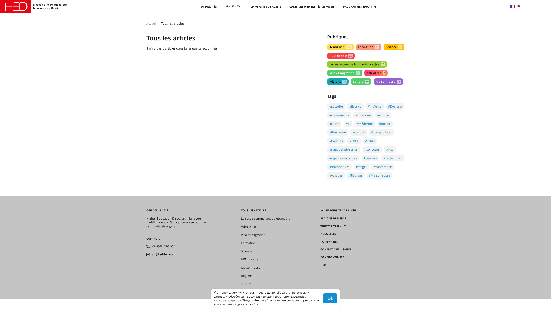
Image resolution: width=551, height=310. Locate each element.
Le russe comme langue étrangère (356, 64)
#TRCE (354, 141)
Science (394, 47)
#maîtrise (375, 106)
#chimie (383, 115)
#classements (339, 115)
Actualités (209, 6)
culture (360, 81)
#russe (334, 124)
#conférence (383, 167)
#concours (372, 149)
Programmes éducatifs (359, 6)
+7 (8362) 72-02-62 (163, 246)
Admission (340, 47)
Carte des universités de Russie (311, 6)
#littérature (337, 132)
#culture (358, 132)
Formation (368, 47)
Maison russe (388, 81)
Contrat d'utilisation (336, 249)
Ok (330, 298)
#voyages (336, 175)
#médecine (365, 124)
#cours (370, 141)
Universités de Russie (265, 6)
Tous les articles (253, 210)
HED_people (340, 56)
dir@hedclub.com (163, 254)
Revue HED (232, 6)
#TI (348, 124)
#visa (390, 149)
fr (518, 6)
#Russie (385, 124)
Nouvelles (328, 234)
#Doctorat (395, 106)
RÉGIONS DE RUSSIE (333, 218)
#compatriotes (381, 132)
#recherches (393, 158)
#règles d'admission (343, 149)
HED (323, 265)
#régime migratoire (343, 158)
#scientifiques (339, 167)
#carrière (370, 158)
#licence (355, 106)
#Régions (355, 175)
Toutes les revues (333, 226)
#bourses (336, 141)
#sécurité (336, 106)
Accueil (151, 23)
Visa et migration (344, 73)
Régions (337, 81)
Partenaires (329, 241)
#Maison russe (379, 175)
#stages (361, 167)
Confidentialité (332, 257)
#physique (363, 115)
